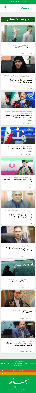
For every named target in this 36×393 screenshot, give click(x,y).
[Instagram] (11, 2)
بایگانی (15, 366)
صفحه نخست (31, 364)
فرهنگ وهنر (4, 364)
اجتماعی (12, 364)
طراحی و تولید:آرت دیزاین (18, 391)
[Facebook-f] (18, 2)
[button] (5, 6)
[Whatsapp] (14, 2)
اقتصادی (19, 364)
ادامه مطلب (30, 50)
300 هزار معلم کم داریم (22, 311)
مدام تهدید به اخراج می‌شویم (20, 46)
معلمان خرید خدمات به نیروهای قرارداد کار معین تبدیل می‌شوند (18, 343)
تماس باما (20, 366)
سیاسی (25, 364)
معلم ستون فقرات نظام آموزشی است (19, 148)
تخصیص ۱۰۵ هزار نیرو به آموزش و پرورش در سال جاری (18, 79)
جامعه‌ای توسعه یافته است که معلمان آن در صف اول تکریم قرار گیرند (18, 114)
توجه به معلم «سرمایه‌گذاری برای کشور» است (18, 180)
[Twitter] (16, 2)
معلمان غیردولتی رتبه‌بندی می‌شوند (19, 280)
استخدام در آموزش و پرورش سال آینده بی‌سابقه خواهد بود (18, 248)
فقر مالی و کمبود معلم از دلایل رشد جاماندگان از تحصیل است (18, 214)
